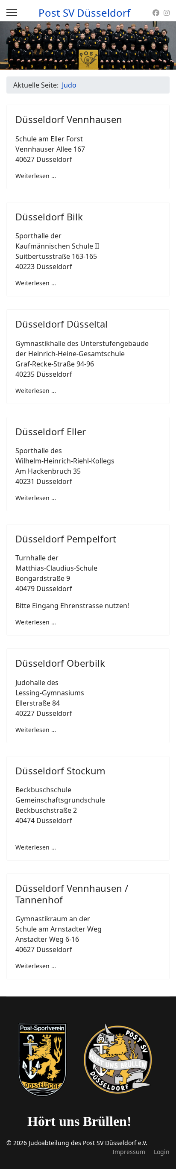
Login (162, 1152)
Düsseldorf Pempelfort (65, 538)
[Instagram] (167, 13)
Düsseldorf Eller (50, 431)
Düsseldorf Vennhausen (68, 119)
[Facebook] (156, 13)
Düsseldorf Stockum (60, 770)
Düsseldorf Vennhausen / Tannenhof (71, 893)
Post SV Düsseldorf (84, 13)
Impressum (128, 1152)
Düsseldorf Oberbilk (60, 662)
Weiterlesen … (35, 176)
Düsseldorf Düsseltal (61, 323)
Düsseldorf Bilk (49, 216)
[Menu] (11, 13)
